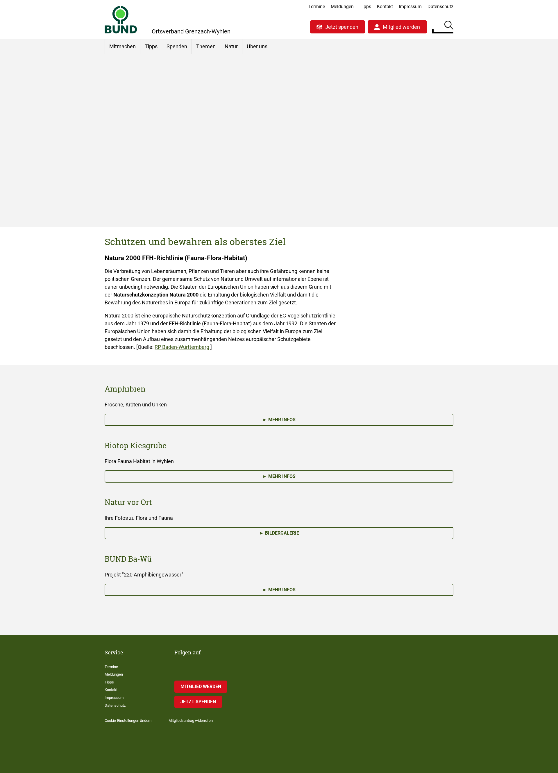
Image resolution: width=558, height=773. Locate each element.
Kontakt (385, 6)
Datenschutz (440, 6)
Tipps (365, 6)
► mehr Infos (279, 419)
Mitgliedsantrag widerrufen (191, 720)
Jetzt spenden (341, 27)
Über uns (257, 46)
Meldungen (342, 6)
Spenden (177, 46)
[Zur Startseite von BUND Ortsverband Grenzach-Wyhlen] (121, 19)
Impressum (410, 6)
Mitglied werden (401, 27)
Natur (231, 46)
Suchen (448, 26)
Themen (206, 46)
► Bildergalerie (279, 533)
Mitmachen (122, 46)
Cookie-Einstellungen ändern (128, 720)
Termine (316, 6)
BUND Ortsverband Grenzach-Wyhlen (159, 190)
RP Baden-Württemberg (182, 347)
